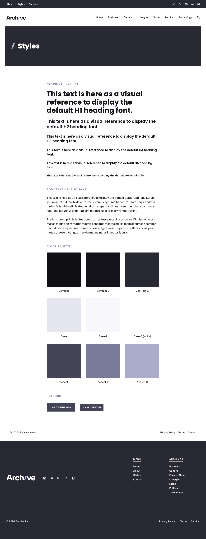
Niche (156, 17)
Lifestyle (142, 17)
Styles (21, 4)
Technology (185, 17)
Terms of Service (190, 521)
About (10, 4)
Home (99, 17)
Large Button (61, 407)
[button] (197, 17)
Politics (169, 17)
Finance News (177, 475)
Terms (181, 432)
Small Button (92, 407)
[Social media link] (174, 4)
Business (113, 17)
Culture (128, 17)
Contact (33, 4)
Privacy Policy (168, 432)
